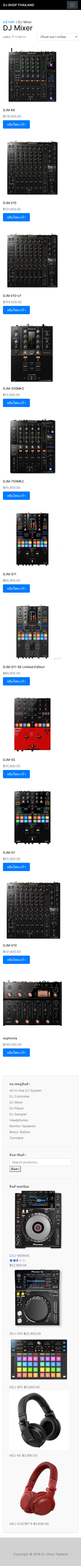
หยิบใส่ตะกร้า (16, 124)
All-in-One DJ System (25, 1090)
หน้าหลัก (9, 22)
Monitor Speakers (22, 1126)
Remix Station (19, 1132)
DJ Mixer (16, 1102)
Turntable (16, 1138)
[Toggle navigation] (72, 5)
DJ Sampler (18, 1114)
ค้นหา (15, 1169)
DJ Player (16, 1108)
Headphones (18, 1120)
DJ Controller (19, 1096)
